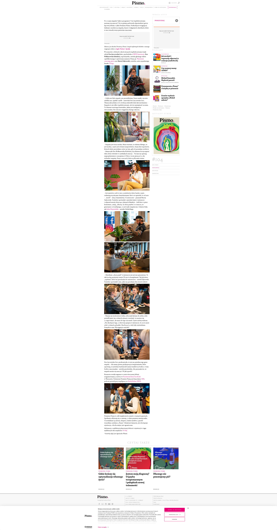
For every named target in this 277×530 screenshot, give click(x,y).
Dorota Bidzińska (166, 72)
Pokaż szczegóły (102, 527)
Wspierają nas (158, 496)
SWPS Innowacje (138, 54)
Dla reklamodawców (133, 504)
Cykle (141, 7)
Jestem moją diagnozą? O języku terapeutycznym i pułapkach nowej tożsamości (137, 480)
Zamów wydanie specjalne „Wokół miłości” (168, 98)
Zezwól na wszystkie (174, 509)
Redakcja (163, 62)
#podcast (160, 106)
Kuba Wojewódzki (112, 209)
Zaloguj (174, 2)
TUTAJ (124, 430)
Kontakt (157, 504)
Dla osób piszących (133, 502)
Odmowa (174, 519)
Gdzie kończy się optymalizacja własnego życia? (110, 477)
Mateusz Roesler (165, 82)
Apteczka (164, 76)
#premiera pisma (157, 109)
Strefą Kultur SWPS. (134, 381)
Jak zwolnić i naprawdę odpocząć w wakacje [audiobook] (170, 58)
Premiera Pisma (104, 471)
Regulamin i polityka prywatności (166, 500)
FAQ (155, 502)
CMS (142, 379)
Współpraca (158, 498)
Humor (136, 7)
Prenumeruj (155, 167)
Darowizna (155, 173)
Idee (111, 7)
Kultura (117, 7)
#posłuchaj (168, 106)
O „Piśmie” (129, 496)
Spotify (128, 49)
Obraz (123, 7)
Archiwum (155, 170)
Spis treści (155, 164)
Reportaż (164, 66)
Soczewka (129, 7)
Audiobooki (165, 54)
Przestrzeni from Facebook (132, 377)
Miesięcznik (149, 7)
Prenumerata (173, 7)
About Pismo (130, 498)
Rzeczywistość (104, 7)
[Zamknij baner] (192, 508)
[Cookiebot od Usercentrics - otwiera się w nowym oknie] (88, 527)
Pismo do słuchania (160, 7)
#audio (155, 106)
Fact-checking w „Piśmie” (134, 500)
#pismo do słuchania (158, 108)
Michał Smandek (174, 82)
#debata (168, 108)
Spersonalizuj (173, 514)
